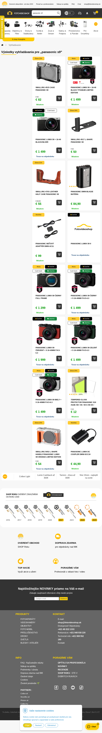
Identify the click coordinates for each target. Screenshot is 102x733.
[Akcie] (5, 477)
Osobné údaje (27, 676)
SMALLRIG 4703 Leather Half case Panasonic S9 (47, 193)
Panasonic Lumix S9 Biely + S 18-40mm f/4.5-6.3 (48, 401)
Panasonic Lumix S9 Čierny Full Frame (48, 297)
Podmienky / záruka (29, 670)
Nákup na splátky (28, 666)
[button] (97, 724)
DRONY (24, 636)
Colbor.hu (24, 704)
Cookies (24, 680)
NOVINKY (62, 666)
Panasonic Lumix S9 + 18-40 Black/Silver (48, 140)
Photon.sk (24, 700)
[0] (94, 13)
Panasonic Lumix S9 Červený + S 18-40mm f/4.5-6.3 (48, 350)
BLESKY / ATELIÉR (29, 643)
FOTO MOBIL (27, 629)
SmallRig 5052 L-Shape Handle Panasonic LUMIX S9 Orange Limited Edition (48, 454)
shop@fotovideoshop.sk (69, 622)
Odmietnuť (51, 725)
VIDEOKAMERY (28, 622)
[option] (24, 476)
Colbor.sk (24, 693)
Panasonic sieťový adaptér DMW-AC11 (45, 245)
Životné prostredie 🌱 (30, 683)
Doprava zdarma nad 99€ (32, 673)
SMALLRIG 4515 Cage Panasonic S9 (45, 88)
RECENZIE (63, 670)
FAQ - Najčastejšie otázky (32, 663)
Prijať (27, 725)
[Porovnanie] (79, 13)
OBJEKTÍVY (26, 626)
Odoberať (63, 599)
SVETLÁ (25, 639)
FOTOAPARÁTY (28, 619)
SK (70, 13)
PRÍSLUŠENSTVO (29, 633)
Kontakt (61, 643)
